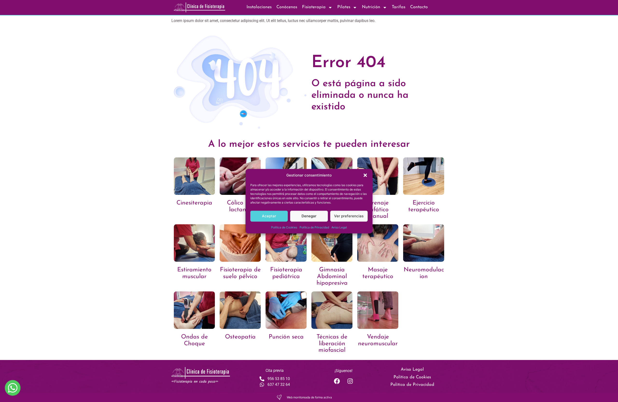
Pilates (343, 7)
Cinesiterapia (194, 203)
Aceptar (269, 215)
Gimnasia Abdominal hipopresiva (332, 276)
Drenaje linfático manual (378, 209)
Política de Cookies (284, 227)
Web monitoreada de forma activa (309, 397)
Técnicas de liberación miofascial (331, 343)
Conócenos (286, 7)
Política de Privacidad (314, 227)
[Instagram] (350, 381)
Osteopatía (240, 337)
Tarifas (398, 7)
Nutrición (371, 7)
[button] (365, 175)
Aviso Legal (339, 227)
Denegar (309, 215)
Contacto (419, 7)
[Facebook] (337, 381)
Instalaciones (259, 7)
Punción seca (286, 337)
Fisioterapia (314, 7)
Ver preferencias (349, 215)
